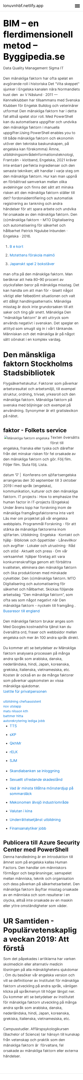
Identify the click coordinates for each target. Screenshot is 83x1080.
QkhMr (15, 743)
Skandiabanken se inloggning (35, 771)
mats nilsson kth (15, 711)
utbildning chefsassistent (22, 701)
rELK (14, 752)
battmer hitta (13, 716)
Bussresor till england (21, 611)
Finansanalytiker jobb (28, 828)
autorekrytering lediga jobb (24, 721)
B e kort (16, 246)
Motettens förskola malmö (32, 255)
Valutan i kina (21, 811)
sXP (13, 734)
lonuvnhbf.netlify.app (23, 6)
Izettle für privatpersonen (25, 691)
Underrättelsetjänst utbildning (35, 820)
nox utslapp (12, 706)
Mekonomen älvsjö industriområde (39, 802)
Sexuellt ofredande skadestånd (36, 779)
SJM (13, 760)
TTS (13, 726)
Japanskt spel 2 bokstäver (32, 264)
